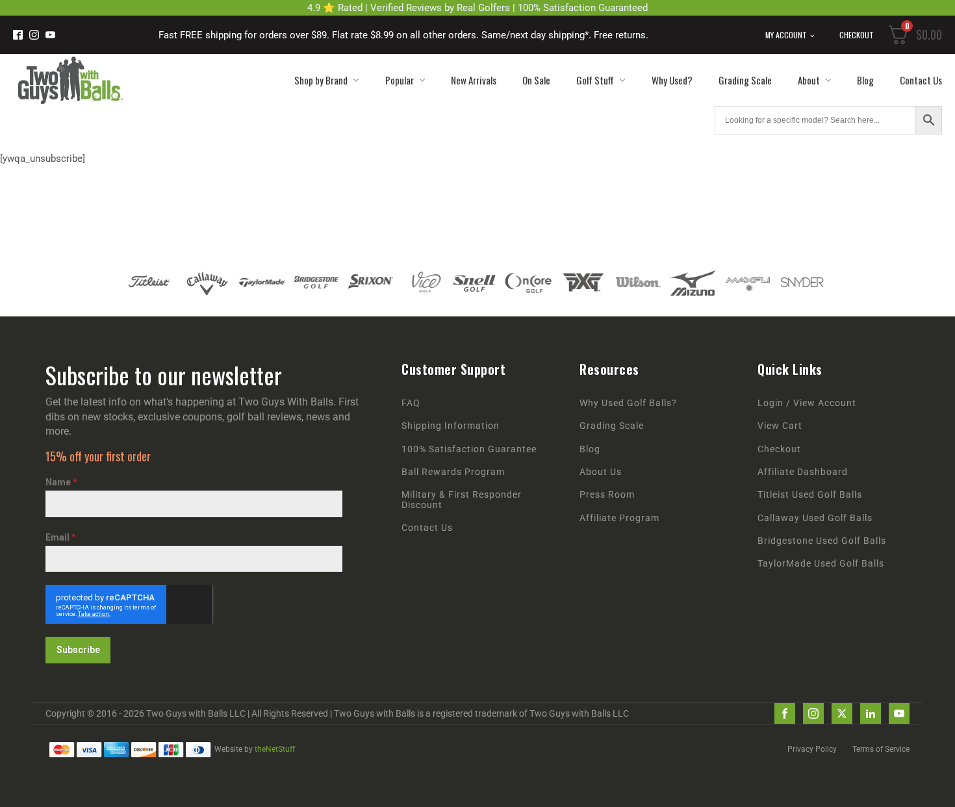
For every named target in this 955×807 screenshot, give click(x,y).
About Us (600, 472)
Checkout (856, 34)
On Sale (536, 80)
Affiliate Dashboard (803, 472)
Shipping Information (450, 426)
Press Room (607, 495)
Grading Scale (745, 80)
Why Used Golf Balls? (628, 403)
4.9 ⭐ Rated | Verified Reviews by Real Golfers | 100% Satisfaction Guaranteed (477, 8)
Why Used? (672, 80)
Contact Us (921, 80)
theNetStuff (275, 749)
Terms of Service (881, 749)
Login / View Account (807, 403)
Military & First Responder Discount (461, 499)
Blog (865, 80)
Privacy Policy (812, 749)
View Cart (780, 426)
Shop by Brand (321, 80)
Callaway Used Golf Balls (815, 518)
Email (60, 537)
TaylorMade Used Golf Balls (821, 564)
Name (61, 482)
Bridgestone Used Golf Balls (822, 541)
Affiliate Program (619, 518)
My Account (786, 34)
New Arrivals (473, 80)
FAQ (410, 403)
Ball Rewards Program (453, 472)
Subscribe (78, 650)
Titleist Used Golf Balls (810, 495)
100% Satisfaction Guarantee (469, 449)
